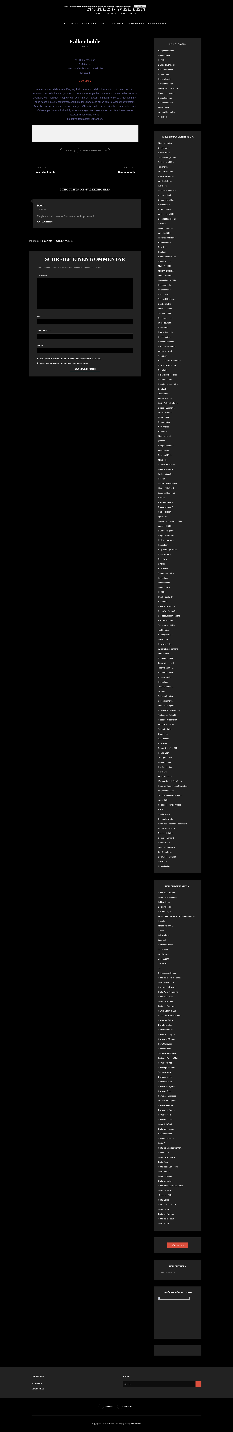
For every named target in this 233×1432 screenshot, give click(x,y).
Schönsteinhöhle (165, 103)
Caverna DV (163, 1153)
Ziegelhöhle (163, 394)
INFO (65, 24)
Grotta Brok (163, 1162)
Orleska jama (164, 935)
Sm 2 (160, 968)
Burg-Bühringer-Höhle (167, 550)
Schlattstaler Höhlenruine (169, 616)
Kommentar (43, 276)
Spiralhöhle (163, 370)
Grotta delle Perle (165, 997)
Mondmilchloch (164, 436)
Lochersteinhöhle (165, 469)
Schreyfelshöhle (165, 729)
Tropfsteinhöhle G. (166, 687)
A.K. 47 (161, 810)
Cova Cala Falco (165, 1020)
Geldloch (162, 224)
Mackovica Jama (165, 926)
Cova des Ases (164, 1091)
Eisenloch (162, 559)
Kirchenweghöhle (165, 84)
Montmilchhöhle (165, 309)
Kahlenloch (163, 545)
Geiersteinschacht (166, 663)
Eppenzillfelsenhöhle (167, 219)
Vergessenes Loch (166, 791)
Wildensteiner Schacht (168, 649)
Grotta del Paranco (166, 1214)
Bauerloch (162, 247)
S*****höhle (163, 328)
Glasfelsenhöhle (165, 852)
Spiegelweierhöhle (166, 51)
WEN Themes (136, 1424)
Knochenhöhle (164, 644)
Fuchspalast (163, 450)
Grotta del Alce (164, 1190)
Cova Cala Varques (166, 1034)
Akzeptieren (140, 6)
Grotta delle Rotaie (166, 1219)
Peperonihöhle (164, 762)
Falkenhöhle (163, 417)
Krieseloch (162, 743)
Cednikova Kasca (165, 945)
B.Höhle (161, 498)
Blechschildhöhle (165, 833)
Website (40, 345)
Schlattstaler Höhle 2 (167, 191)
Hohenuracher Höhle (167, 257)
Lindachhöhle (164, 583)
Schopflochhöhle (165, 701)
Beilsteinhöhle (164, 337)
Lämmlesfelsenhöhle (167, 346)
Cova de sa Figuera (166, 1086)
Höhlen (103, 24)
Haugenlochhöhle (166, 446)
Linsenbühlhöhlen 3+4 (167, 493)
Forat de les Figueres (167, 1101)
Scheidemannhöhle (166, 625)
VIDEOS (74, 24)
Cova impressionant (166, 1068)
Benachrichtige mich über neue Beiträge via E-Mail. (64, 363)
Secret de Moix (164, 1072)
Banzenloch (163, 569)
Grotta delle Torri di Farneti (169, 978)
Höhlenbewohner (157, 24)
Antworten (45, 221)
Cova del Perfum (165, 1030)
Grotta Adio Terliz (165, 1124)
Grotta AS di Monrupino (168, 992)
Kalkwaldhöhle (164, 209)
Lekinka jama (164, 902)
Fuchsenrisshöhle (166, 474)
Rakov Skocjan (164, 912)
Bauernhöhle (163, 74)
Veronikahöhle (164, 290)
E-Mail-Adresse (44, 331)
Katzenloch (163, 578)
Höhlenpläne (117, 24)
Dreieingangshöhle (166, 408)
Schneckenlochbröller (167, 484)
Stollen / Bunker (136, 24)
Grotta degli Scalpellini (168, 1167)
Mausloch (162, 460)
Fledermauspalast (166, 725)
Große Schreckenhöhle (168, 403)
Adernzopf (162, 356)
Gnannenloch (164, 587)
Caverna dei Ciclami (167, 1011)
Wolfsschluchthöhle (166, 214)
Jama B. (161, 921)
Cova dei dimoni (165, 1082)
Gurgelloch (163, 734)
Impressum (37, 1383)
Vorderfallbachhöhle (166, 112)
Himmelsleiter (164, 866)
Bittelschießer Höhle (167, 365)
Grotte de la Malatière (167, 897)
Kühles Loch (163, 753)
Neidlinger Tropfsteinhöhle (169, 805)
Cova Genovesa (165, 1044)
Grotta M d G (163, 1223)
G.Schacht (162, 772)
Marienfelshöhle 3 (166, 276)
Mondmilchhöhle (165, 143)
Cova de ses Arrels (166, 1105)
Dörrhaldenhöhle (165, 332)
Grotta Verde (163, 1200)
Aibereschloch (164, 677)
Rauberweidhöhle (166, 176)
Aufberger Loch (164, 195)
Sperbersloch (164, 814)
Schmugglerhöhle (165, 696)
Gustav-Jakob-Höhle (167, 280)
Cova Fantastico (165, 1025)
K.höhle (161, 60)
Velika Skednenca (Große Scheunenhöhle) (176, 916)
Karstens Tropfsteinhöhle (169, 710)
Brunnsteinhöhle (165, 98)
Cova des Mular (165, 1077)
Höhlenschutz (89, 24)
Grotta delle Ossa (165, 1001)
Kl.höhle (161, 479)
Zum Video (85, 81)
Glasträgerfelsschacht (167, 720)
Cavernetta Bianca (166, 1138)
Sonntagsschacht (165, 635)
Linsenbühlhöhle (165, 228)
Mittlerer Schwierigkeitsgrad (93, 151)
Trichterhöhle (163, 630)
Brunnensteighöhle (166, 531)
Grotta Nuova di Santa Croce (170, 1186)
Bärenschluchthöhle (166, 65)
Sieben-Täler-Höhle (166, 299)
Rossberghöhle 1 (165, 502)
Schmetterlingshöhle (167, 157)
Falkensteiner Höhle (167, 238)
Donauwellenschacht (167, 857)
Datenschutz (38, 1389)
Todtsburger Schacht (167, 715)
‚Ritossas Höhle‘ (165, 1195)
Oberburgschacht (165, 597)
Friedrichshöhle (165, 398)
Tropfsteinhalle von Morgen (170, 795)
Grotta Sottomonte (166, 982)
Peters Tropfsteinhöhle (168, 611)
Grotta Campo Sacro (167, 1205)
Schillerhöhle (164, 148)
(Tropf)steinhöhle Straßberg (170, 781)
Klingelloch (163, 682)
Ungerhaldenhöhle (166, 535)
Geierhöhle (163, 639)
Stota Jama (163, 949)
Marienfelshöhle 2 (166, 271)
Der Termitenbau (165, 767)
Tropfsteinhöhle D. (166, 668)
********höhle (163, 427)
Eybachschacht (164, 554)
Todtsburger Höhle (166, 573)
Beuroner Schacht (166, 838)
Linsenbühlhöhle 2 (166, 488)
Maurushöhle (163, 654)
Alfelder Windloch (165, 70)
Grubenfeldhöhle (165, 512)
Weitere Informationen (124, 6)
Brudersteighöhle (165, 658)
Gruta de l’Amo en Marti (168, 1058)
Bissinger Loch (164, 261)
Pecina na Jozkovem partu (169, 1016)
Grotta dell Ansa (165, 1176)
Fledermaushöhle (165, 172)
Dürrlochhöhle (164, 55)
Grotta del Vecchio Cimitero (170, 1148)
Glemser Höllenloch (166, 465)
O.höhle (161, 691)
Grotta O (161, 1143)
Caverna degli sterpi (166, 987)
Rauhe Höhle (164, 843)
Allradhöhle (163, 602)
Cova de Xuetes (165, 1063)
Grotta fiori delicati (166, 1129)
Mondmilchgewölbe (166, 847)
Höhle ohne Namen (166, 93)
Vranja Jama (163, 954)
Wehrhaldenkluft (165, 351)
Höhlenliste (178, 1245)
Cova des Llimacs (166, 1120)
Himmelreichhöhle (166, 342)
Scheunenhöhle (165, 380)
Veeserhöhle (163, 800)
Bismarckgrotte (164, 79)
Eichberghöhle (164, 285)
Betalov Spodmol (165, 907)
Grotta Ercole (163, 1209)
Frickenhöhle (163, 107)
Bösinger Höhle (165, 455)
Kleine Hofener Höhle (167, 375)
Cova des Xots (164, 1049)
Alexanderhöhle (165, 1134)
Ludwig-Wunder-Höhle (168, 88)
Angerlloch (162, 117)
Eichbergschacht (165, 318)
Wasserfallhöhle (165, 526)
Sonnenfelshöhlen (166, 200)
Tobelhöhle (163, 167)
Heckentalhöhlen (165, 621)
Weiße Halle (163, 739)
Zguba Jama (163, 959)
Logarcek (162, 940)
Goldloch (162, 252)
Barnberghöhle (164, 304)
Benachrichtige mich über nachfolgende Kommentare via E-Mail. (70, 359)
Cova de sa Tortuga (166, 1039)
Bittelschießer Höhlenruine (169, 361)
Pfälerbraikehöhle (165, 673)
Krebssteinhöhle (165, 242)
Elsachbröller (164, 294)
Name (40, 316)
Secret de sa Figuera (167, 1053)
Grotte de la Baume (166, 893)
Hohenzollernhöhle (166, 606)
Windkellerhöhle (165, 181)
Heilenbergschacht (166, 540)
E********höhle (164, 153)
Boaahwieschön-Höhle (168, 748)
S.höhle (161, 564)
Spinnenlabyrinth (165, 819)
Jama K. (161, 931)
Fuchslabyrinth (164, 323)
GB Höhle (162, 862)
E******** (161, 441)
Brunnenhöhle (164, 422)
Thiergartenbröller (166, 758)
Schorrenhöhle (164, 313)
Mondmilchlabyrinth (166, 706)
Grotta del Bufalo (165, 1181)
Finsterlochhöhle (165, 413)
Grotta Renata (164, 1172)
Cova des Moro (164, 1115)
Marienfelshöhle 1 (166, 266)
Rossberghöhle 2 (165, 507)
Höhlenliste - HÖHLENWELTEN (57, 241)
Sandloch (162, 389)
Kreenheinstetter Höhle (168, 384)
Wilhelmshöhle (164, 233)
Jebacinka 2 (163, 964)
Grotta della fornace (166, 1157)
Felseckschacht (165, 776)
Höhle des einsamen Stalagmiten (172, 824)
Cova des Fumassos (167, 1096)
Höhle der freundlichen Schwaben (172, 786)
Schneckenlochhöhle (167, 973)
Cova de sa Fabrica (166, 1110)
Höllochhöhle (164, 205)
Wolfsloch (162, 186)
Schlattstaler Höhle (166, 162)
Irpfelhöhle (162, 517)
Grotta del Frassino (166, 1006)
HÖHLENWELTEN (116, 8)
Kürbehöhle (163, 432)
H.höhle (161, 592)
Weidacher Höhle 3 (166, 828)
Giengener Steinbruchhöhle (170, 521)
